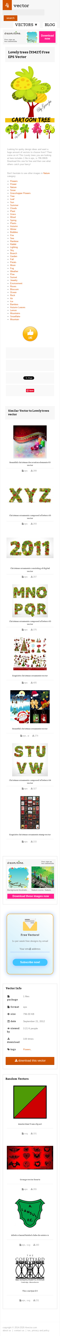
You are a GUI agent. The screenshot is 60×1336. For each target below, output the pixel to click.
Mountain (14, 319)
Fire (12, 235)
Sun (12, 202)
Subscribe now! (30, 962)
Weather (14, 271)
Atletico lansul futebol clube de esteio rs (30, 1235)
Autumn (14, 226)
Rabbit (13, 244)
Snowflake (15, 316)
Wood (13, 217)
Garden (13, 256)
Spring (13, 220)
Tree (12, 196)
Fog (12, 268)
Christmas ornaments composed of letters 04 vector (30, 781)
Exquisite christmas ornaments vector (30, 676)
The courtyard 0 (30, 1291)
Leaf (12, 199)
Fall (12, 259)
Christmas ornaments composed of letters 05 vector (30, 517)
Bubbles (14, 232)
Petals (13, 262)
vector (21, 5)
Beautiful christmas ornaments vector (30, 729)
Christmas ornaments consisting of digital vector (30, 569)
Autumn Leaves (17, 307)
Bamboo (14, 304)
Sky (12, 250)
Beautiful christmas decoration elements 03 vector (30, 464)
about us (7, 1330)
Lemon (13, 310)
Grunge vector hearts (30, 1180)
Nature (46, 173)
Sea (12, 238)
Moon (13, 265)
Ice (11, 301)
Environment (16, 283)
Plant (12, 211)
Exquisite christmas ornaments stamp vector (30, 835)
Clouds (13, 208)
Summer (14, 205)
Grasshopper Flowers (20, 193)
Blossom (14, 289)
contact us (19, 1330)
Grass (13, 214)
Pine (12, 274)
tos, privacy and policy (38, 1330)
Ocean (13, 292)
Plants (13, 223)
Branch (13, 253)
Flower (13, 184)
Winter (13, 229)
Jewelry (14, 280)
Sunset (13, 277)
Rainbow (14, 241)
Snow (13, 190)
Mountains (15, 313)
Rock (12, 295)
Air (11, 298)
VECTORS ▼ (26, 24)
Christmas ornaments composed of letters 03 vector (30, 622)
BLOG (50, 24)
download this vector (32, 1060)
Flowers (14, 181)
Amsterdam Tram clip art (30, 1124)
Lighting (14, 247)
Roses (13, 286)
